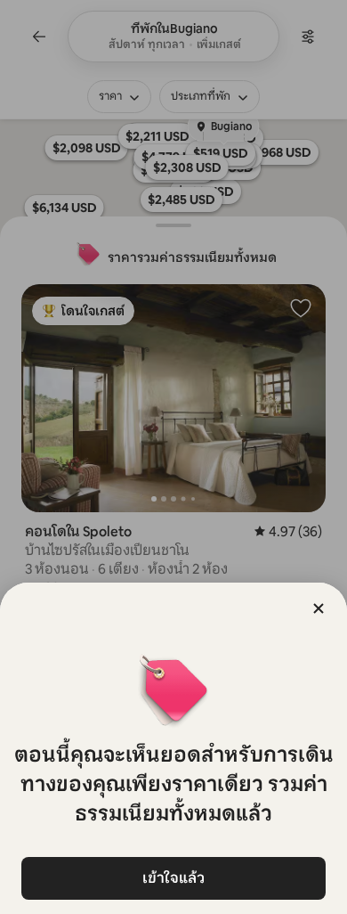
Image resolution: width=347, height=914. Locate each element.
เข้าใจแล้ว (173, 878)
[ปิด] (318, 608)
